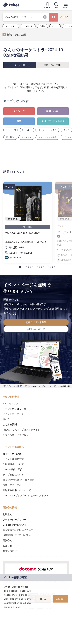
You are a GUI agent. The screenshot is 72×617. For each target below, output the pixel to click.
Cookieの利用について (14, 524)
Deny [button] (43, 599)
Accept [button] (60, 598)
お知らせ (7, 545)
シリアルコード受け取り (15, 434)
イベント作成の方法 (13, 458)
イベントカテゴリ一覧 (14, 408)
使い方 (6, 419)
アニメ (28, 130)
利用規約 (7, 514)
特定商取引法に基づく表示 (17, 535)
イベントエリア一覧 (13, 414)
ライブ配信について (13, 474)
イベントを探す (11, 403)
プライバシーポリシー (14, 519)
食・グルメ (26, 137)
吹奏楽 (42, 26)
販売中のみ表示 (16, 34)
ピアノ (55, 26)
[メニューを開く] (65, 5)
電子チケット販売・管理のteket (20, 386)
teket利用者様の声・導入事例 (18, 479)
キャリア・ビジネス (47, 130)
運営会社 (7, 540)
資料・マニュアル (12, 485)
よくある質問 (10, 424)
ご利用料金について (13, 464)
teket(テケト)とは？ (13, 453)
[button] (20, 267)
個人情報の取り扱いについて (18, 529)
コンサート (28, 26)
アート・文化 (12, 130)
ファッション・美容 (47, 137)
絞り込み (64, 17)
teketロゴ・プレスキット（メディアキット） (27, 495)
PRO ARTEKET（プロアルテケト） (21, 429)
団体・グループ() (52, 65)
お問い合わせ (10, 550)
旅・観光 (10, 137)
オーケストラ (10, 26)
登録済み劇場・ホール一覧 (17, 490)
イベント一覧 (49, 386)
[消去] (45, 17)
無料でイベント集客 (36, 322)
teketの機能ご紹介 (13, 469)
